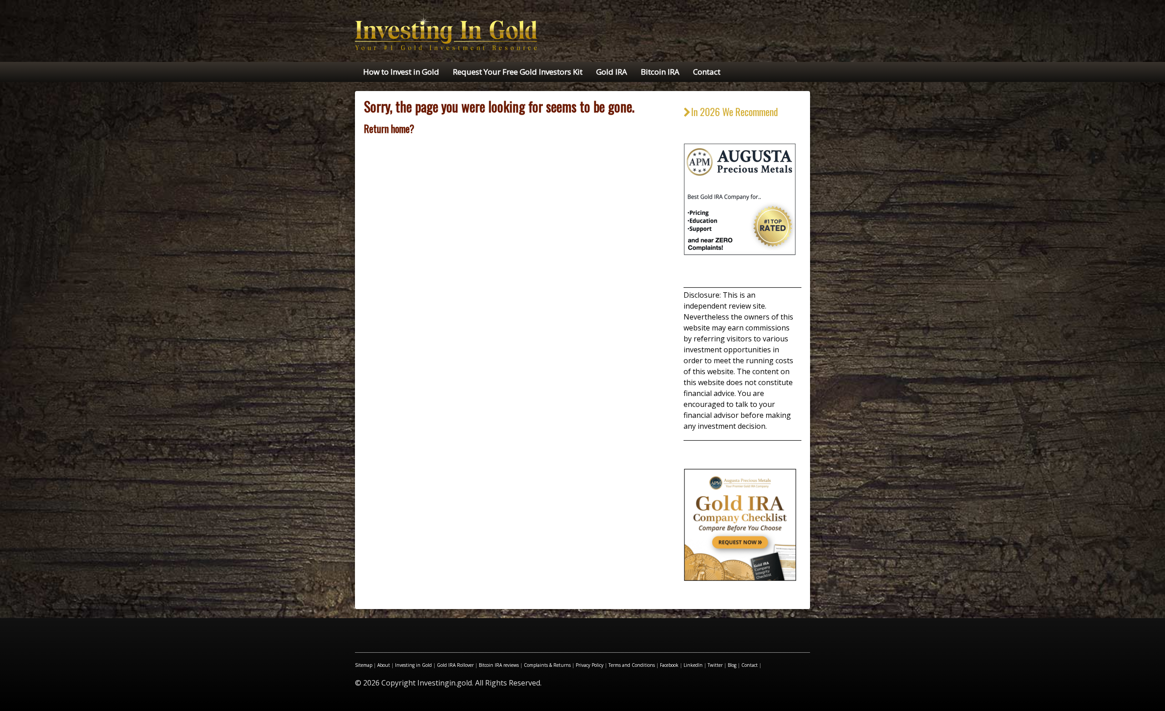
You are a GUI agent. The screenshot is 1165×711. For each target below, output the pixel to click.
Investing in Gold (413, 665)
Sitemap (363, 665)
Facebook (669, 665)
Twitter (715, 665)
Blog (732, 665)
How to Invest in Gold (401, 71)
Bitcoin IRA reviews (499, 665)
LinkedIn (693, 665)
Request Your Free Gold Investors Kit (517, 71)
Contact (706, 71)
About (383, 665)
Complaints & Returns (547, 665)
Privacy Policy (589, 665)
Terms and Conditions (631, 665)
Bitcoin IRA (660, 71)
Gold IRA (611, 71)
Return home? (389, 128)
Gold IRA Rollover (455, 665)
